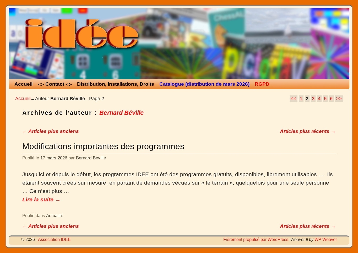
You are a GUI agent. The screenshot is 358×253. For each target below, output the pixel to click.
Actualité (54, 215)
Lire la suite (41, 199)
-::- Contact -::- (55, 84)
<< (293, 98)
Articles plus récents (308, 131)
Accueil (23, 84)
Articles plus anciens (50, 131)
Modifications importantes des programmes (103, 146)
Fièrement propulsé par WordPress (255, 239)
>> (339, 98)
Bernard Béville (121, 112)
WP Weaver (325, 239)
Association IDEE (54, 239)
